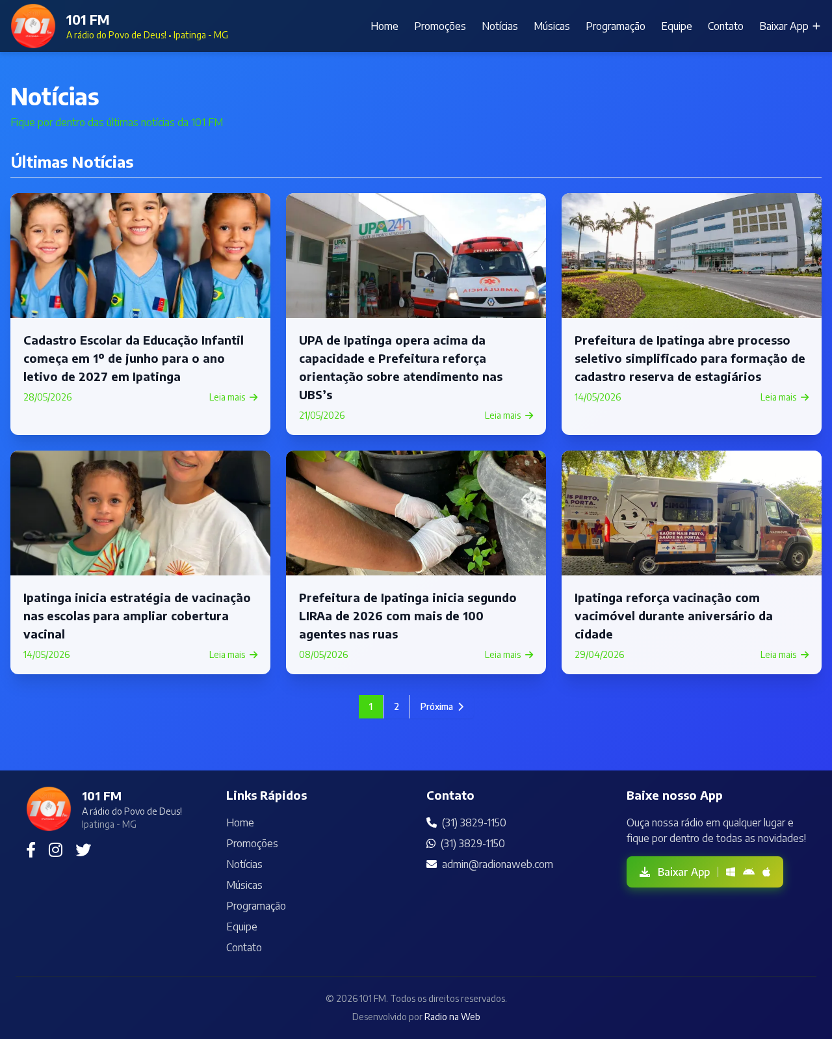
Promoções (440, 26)
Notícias (500, 26)
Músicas (552, 26)
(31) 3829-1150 (474, 822)
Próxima (438, 706)
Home (384, 26)
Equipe (676, 26)
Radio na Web (452, 1016)
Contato (726, 26)
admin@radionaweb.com (497, 864)
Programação (615, 26)
